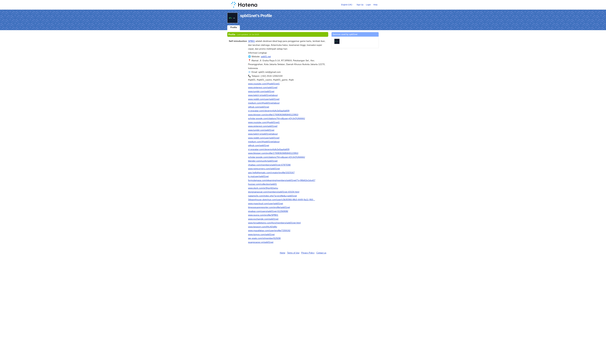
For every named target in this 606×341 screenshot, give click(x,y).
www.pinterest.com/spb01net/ (262, 87)
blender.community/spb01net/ (263, 161)
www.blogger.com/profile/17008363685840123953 (273, 114)
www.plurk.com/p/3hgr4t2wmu (263, 188)
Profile (233, 27)
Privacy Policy (308, 253)
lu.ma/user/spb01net (258, 176)
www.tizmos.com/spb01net (261, 234)
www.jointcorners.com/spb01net (264, 168)
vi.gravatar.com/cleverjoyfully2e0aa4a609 (268, 110)
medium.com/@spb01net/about (263, 103)
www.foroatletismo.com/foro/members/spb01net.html (274, 222)
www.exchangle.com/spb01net (263, 219)
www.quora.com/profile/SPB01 (263, 215)
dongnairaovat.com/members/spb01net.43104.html (273, 192)
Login (368, 5)
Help (375, 5)
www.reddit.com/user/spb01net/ (263, 99)
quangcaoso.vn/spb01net (260, 242)
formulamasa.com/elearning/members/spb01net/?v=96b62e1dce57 (281, 180)
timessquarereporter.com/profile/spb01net (269, 207)
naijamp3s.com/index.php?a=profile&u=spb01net (272, 195)
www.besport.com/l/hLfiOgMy (262, 226)
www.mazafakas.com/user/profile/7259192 (269, 230)
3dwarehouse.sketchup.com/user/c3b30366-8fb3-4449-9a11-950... (281, 199)
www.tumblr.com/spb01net (261, 91)
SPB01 (251, 41)
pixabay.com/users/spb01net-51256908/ (268, 211)
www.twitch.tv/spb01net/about (263, 95)
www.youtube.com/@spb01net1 (264, 83)
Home (282, 253)
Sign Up (359, 5)
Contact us (321, 253)
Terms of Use (293, 253)
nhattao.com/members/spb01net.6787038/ (269, 165)
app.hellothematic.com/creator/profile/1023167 (271, 172)
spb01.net (266, 56)
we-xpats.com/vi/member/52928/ (264, 238)
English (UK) (346, 5)
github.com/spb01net (258, 107)
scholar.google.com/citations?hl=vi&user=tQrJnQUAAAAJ (276, 118)
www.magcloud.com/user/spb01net (265, 203)
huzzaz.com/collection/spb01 (262, 184)
